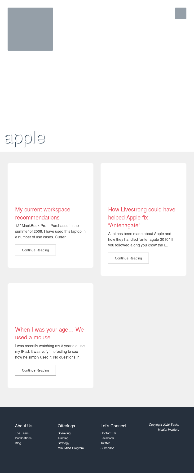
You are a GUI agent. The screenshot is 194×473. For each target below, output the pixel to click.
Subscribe (107, 448)
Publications (23, 438)
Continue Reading (35, 250)
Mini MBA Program (71, 448)
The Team (22, 433)
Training (63, 438)
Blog (18, 443)
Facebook (107, 438)
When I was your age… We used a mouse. (49, 333)
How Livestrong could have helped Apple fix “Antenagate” (141, 217)
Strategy (63, 443)
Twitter (105, 443)
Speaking (64, 433)
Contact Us (108, 433)
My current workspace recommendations (42, 213)
